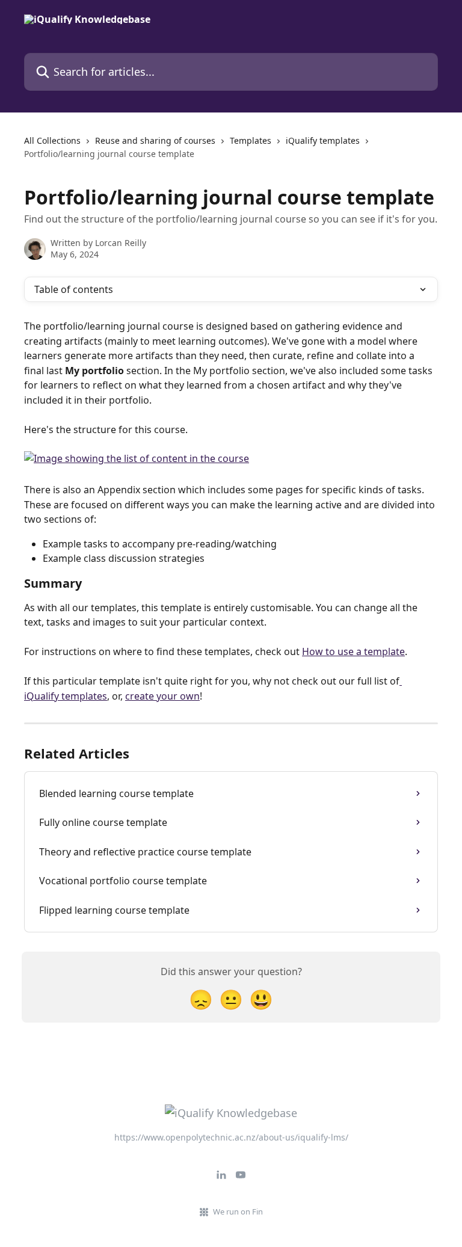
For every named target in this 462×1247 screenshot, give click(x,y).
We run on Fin (238, 1211)
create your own (162, 696)
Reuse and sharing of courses (155, 140)
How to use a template (353, 651)
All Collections (52, 140)
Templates (250, 140)
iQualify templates (323, 140)
